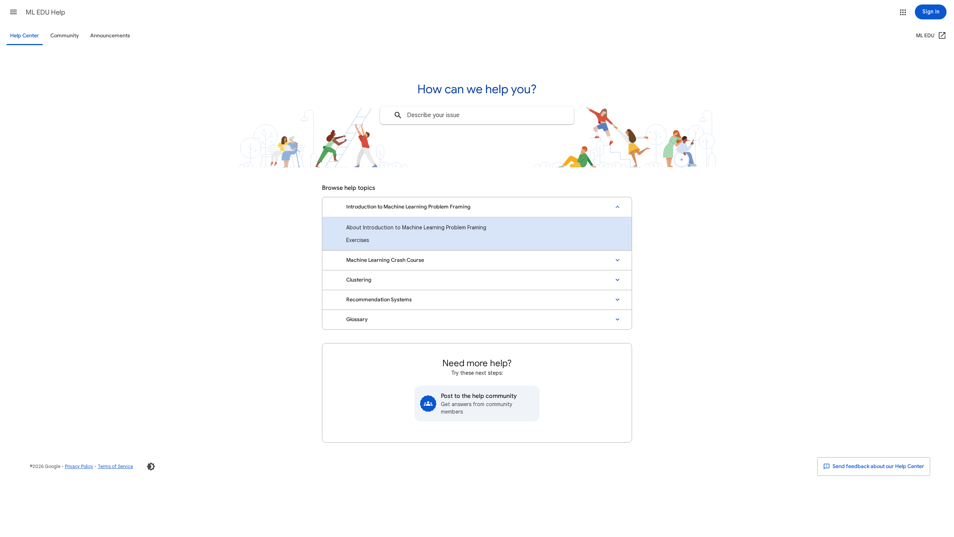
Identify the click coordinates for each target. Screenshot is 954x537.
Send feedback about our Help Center (877, 466)
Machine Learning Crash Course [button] (385, 260)
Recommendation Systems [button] (379, 299)
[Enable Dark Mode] (151, 466)
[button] (13, 12)
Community (64, 35)
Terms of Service (115, 466)
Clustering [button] (359, 280)
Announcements (110, 35)
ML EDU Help (45, 12)
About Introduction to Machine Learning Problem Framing (416, 227)
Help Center (24, 35)
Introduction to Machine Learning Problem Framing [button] (408, 207)
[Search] (398, 115)
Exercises (357, 240)
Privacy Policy (79, 466)
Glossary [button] (357, 319)
